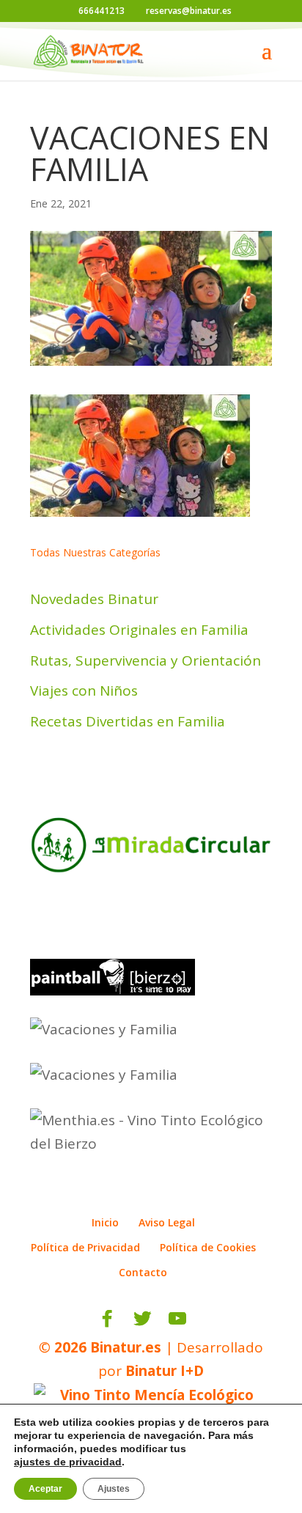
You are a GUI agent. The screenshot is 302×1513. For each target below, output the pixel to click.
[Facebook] (107, 1319)
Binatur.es (125, 1347)
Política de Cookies (208, 1247)
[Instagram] (209, 1318)
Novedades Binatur (94, 598)
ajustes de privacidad (68, 1462)
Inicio (105, 1222)
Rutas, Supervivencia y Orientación (145, 660)
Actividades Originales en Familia (139, 629)
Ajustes (113, 1489)
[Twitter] (142, 1319)
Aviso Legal (167, 1222)
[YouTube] (177, 1319)
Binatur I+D (164, 1370)
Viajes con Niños (84, 690)
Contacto (143, 1272)
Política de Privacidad (85, 1247)
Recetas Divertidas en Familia (127, 721)
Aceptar (45, 1489)
